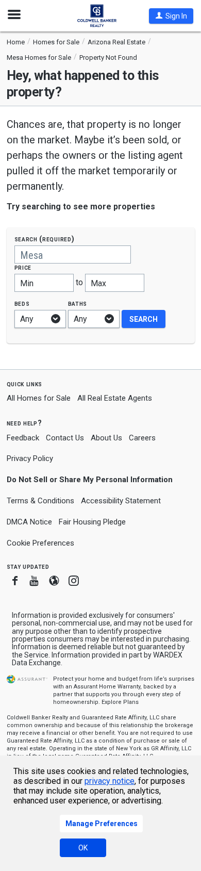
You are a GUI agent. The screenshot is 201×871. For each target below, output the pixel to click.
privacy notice (110, 781)
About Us (106, 437)
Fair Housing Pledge (92, 522)
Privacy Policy (30, 458)
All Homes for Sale (39, 398)
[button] (171, 16)
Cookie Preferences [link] (40, 543)
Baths (78, 303)
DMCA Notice (29, 522)
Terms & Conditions (40, 500)
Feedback (23, 438)
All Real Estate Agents (114, 398)
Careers (142, 437)
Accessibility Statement (121, 500)
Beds (22, 303)
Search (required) (44, 239)
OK (83, 848)
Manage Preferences (101, 823)
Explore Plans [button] (120, 702)
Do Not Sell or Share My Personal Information (90, 479)
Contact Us (65, 437)
